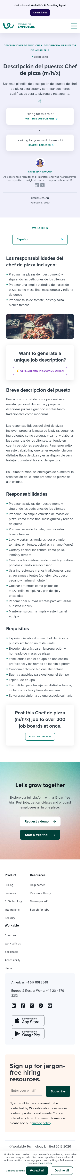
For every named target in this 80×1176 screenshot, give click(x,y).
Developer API (39, 901)
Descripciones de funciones (23, 45)
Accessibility (12, 960)
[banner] (40, 362)
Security (10, 918)
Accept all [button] (37, 1170)
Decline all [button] (62, 1170)
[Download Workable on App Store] (27, 1020)
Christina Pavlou (40, 171)
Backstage (11, 952)
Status (9, 968)
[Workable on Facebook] (22, 1007)
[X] (42, 185)
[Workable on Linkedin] (13, 1007)
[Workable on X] (40, 1007)
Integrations (12, 909)
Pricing (9, 885)
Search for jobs (39, 909)
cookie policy (45, 1163)
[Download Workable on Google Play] (27, 1033)
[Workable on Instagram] (49, 1007)
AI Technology (14, 901)
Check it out (40, 12)
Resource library (40, 893)
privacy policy (41, 1123)
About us (10, 935)
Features (10, 893)
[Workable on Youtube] (31, 1007)
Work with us (13, 943)
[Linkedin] (36, 185)
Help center (37, 885)
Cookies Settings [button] (15, 1170)
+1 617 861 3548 (37, 982)
